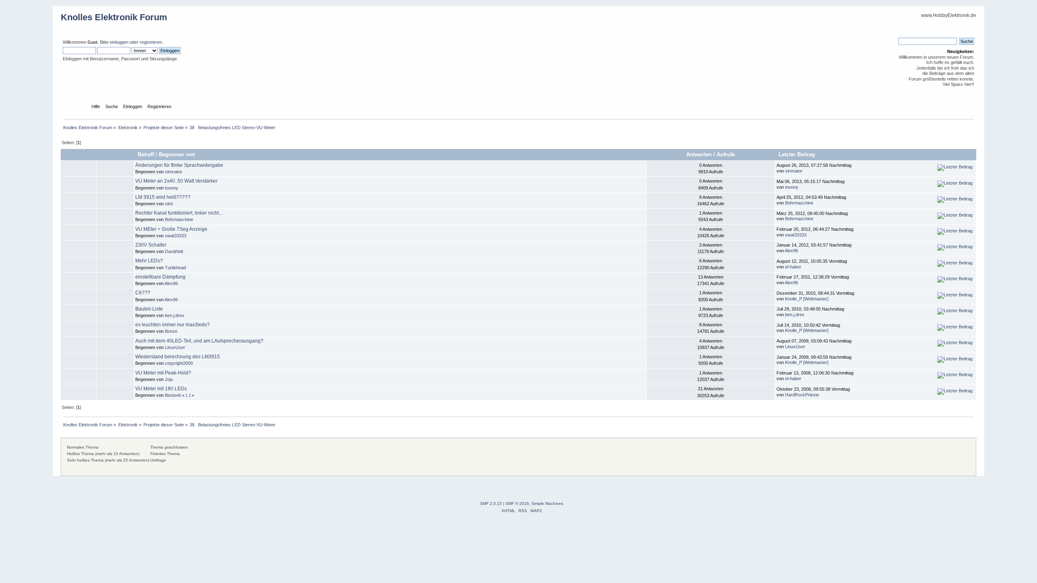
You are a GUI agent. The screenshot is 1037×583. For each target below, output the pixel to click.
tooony (171, 187)
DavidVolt (174, 251)
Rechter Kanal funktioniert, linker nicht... (178, 213)
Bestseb (173, 395)
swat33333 (175, 235)
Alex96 (791, 250)
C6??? (142, 293)
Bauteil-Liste (149, 309)
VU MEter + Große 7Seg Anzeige (171, 229)
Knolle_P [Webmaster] (806, 298)
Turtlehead (175, 267)
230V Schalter (150, 245)
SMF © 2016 (517, 503)
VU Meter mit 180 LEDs (161, 389)
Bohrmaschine (799, 202)
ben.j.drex (174, 315)
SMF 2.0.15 (491, 503)
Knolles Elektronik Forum (114, 17)
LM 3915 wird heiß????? (162, 197)
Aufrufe (726, 154)
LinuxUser (175, 347)
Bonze (171, 331)
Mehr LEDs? (149, 261)
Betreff (146, 154)
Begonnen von (177, 154)
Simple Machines (547, 503)
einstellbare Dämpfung (160, 277)
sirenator (173, 171)
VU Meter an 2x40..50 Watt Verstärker (176, 181)
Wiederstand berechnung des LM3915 (177, 357)
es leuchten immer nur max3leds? (172, 325)
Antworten (699, 154)
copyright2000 (179, 363)
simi (169, 203)
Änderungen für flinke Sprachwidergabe (179, 165)
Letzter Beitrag (798, 154)
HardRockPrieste (802, 394)
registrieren (151, 42)
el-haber (793, 266)
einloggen (119, 42)
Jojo (169, 379)
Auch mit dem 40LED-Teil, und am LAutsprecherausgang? (199, 341)
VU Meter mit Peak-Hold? (163, 373)
